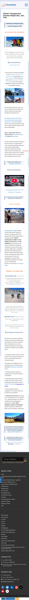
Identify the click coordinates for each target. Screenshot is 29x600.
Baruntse (3, 534)
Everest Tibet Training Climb (8, 532)
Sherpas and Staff (5, 503)
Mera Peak (3, 543)
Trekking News (4, 488)
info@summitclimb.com (8, 581)
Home (2, 474)
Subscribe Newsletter (10, 598)
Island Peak (15, 136)
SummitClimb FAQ (5, 493)
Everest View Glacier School (8, 541)
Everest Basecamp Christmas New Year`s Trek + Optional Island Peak (13, 548)
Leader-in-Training (5, 501)
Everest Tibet (4, 517)
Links (2, 505)
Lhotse (3, 521)
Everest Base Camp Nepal (7, 545)
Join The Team (4, 490)
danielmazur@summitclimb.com (14, 431)
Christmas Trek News (14, 163)
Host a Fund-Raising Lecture (8, 482)
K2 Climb (3, 519)
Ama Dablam (4, 536)
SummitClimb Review (6, 495)
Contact (3, 598)
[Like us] (2, 587)
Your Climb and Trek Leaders (8, 499)
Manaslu (3, 526)
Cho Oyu (3, 523)
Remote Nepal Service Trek (8, 551)
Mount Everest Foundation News (9, 484)
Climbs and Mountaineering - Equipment (11, 480)
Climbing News (5, 486)
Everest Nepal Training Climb (8, 530)
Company (3, 497)
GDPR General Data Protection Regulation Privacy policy (13, 477)
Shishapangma (4, 528)
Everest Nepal (4, 515)
